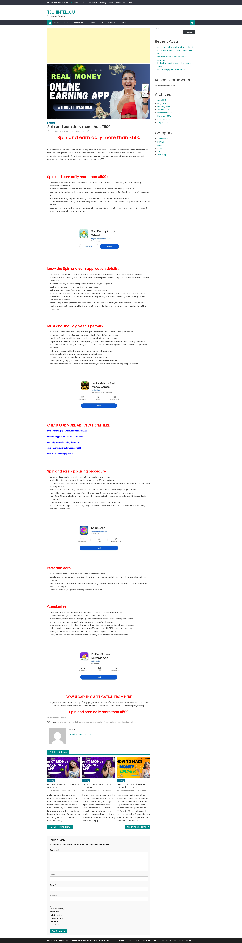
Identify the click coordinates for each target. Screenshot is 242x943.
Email (53, 885)
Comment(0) (83, 131)
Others (130, 3)
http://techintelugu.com (80, 734)
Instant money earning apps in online (98, 786)
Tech (82, 3)
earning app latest (97, 722)
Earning (103, 3)
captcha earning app (65, 722)
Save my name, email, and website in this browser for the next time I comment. (57, 916)
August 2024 (163, 122)
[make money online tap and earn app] (63, 767)
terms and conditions (162, 940)
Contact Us (178, 940)
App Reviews (92, 3)
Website (53, 895)
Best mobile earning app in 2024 (61, 453)
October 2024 (163, 119)
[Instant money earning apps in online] (98, 767)
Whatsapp (120, 3)
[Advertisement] (98, 45)
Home (75, 3)
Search (158, 28)
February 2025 (163, 106)
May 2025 (161, 103)
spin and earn (111, 722)
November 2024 (164, 116)
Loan (111, 3)
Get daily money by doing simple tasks (64, 442)
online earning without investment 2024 (65, 448)
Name (53, 874)
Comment (55, 850)
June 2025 (161, 100)
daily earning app (82, 722)
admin (71, 131)
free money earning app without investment (131, 786)
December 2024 (164, 113)
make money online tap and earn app (63, 786)
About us (189, 940)
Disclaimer (146, 940)
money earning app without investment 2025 (67, 431)
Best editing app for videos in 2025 (172, 69)
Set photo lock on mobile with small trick (175, 47)
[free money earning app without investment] (133, 767)
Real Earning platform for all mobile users (65, 436)
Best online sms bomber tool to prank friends (138, 827)
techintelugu (61, 12)
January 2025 (163, 109)
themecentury (103, 940)
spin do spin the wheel (127, 722)
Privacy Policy (133, 940)
